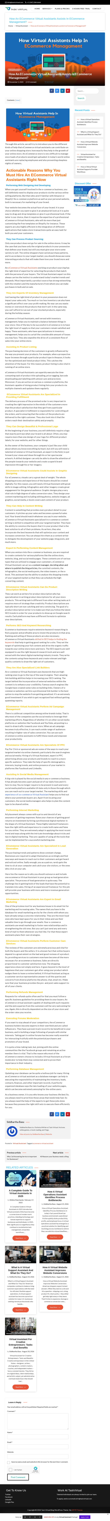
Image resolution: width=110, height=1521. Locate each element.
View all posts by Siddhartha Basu (32, 1134)
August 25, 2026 (63, 1204)
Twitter (8, 1494)
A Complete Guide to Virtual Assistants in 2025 (20, 1193)
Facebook (9, 1497)
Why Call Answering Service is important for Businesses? (22, 1155)
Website (49, 1134)
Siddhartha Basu (50, 1204)
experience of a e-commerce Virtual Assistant (27, 794)
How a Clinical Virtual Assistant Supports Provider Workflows (87, 169)
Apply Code (85, 1517)
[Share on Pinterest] (68, 92)
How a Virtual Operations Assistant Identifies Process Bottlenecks (55, 1195)
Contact (96, 9)
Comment (11, 1411)
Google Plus (9, 1502)
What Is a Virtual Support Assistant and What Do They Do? (20, 1270)
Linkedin (8, 1499)
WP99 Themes (77, 1510)
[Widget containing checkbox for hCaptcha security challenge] (23, 1470)
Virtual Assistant (15, 70)
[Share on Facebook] (52, 92)
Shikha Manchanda (17, 1200)
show (17, 100)
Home (37, 9)
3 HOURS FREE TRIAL (81, 9)
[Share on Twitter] (57, 92)
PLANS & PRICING (62, 9)
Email (9, 1442)
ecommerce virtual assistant (43, 1143)
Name (10, 1432)
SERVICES (46, 9)
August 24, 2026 (28, 1277)
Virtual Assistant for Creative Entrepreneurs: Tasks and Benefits (20, 1343)
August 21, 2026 (63, 1277)
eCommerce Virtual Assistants (22, 267)
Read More (19, 1238)
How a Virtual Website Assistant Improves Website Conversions (55, 1270)
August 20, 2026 (28, 1351)
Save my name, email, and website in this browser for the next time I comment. (39, 1462)
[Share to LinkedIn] (62, 92)
